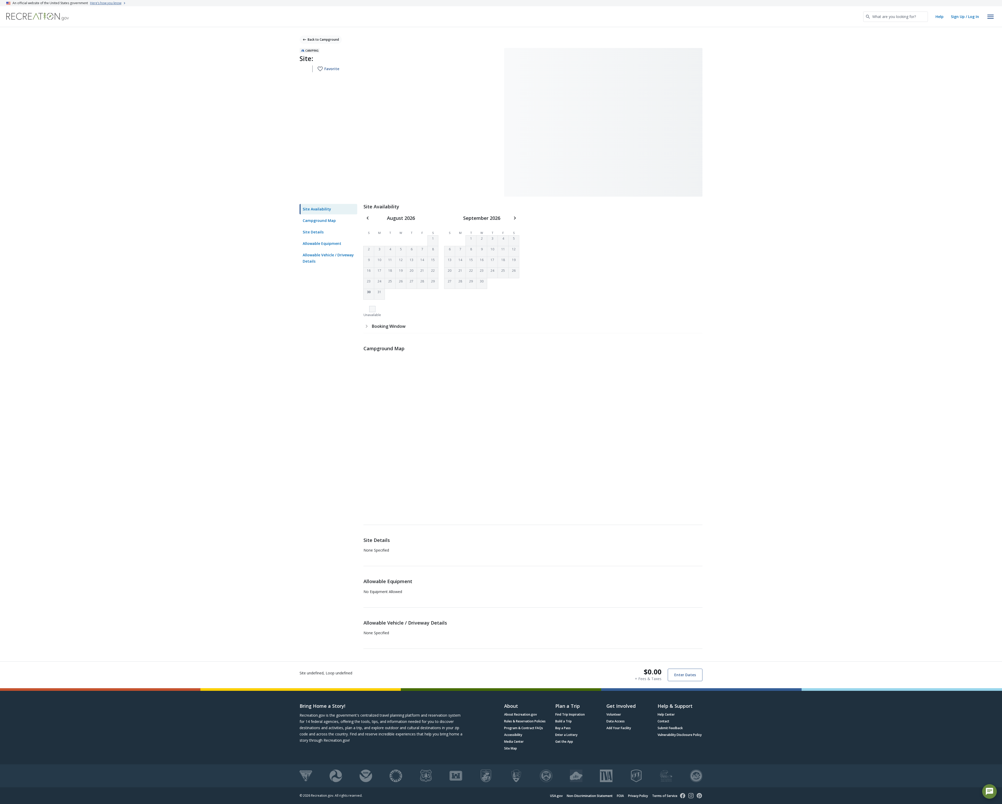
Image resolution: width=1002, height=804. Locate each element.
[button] (433, 240)
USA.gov (556, 796)
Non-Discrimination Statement (590, 796)
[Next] (515, 218)
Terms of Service (664, 796)
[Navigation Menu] (990, 16)
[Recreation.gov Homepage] (37, 16)
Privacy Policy (638, 796)
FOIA (620, 796)
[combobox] (895, 16)
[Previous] (367, 218)
